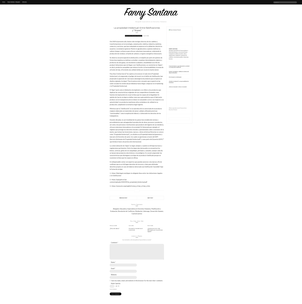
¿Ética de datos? (114, 228)
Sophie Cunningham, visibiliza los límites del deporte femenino (179, 72)
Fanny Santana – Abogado (13, 2)
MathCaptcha (115, 289)
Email (113, 268)
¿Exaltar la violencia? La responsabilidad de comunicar (179, 82)
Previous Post (123, 197)
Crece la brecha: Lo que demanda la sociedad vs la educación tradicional (179, 66)
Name (113, 262)
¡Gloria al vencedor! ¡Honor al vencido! (178, 86)
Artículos (24, 2)
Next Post (150, 197)
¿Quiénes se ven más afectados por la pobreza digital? (155, 230)
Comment (114, 242)
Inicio (3, 2)
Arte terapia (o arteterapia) (175, 77)
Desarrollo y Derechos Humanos (134, 35)
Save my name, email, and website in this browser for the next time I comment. (137, 280)
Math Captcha (115, 283)
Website (114, 275)
